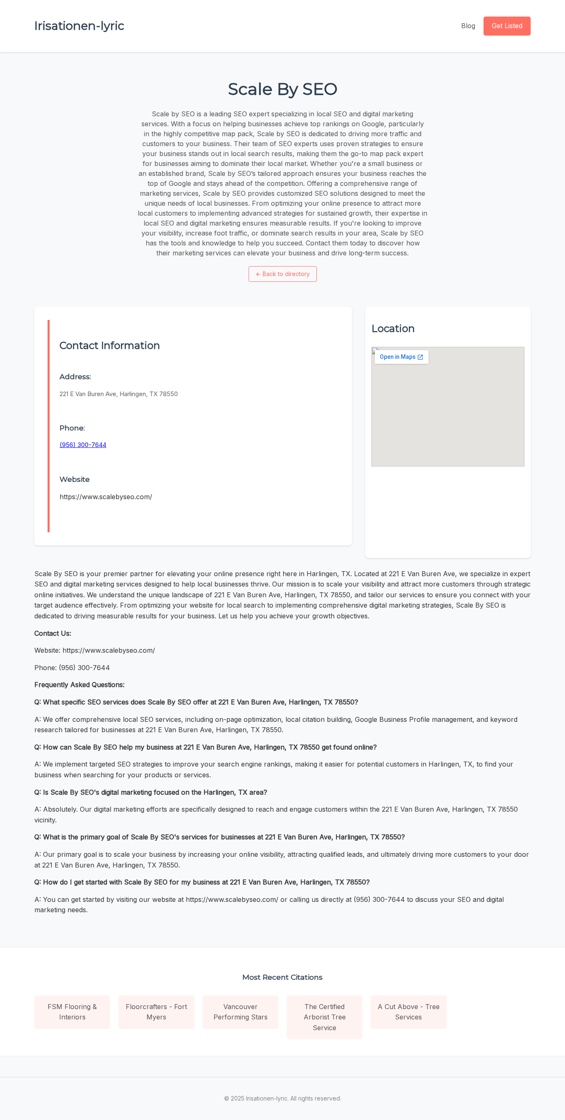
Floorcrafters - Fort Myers (156, 1011)
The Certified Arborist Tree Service (325, 1017)
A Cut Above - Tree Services (409, 1011)
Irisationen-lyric (79, 26)
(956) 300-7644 (83, 445)
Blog (468, 26)
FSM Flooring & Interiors (72, 1011)
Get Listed (507, 26)
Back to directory (283, 273)
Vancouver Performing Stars (240, 1011)
